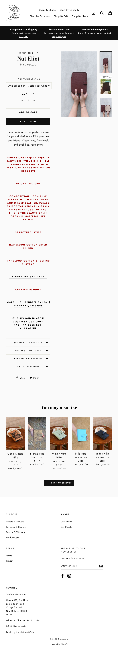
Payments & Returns (28, 358)
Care (11, 302)
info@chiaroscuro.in (16, 626)
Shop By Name (80, 16)
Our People (66, 526)
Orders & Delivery (28, 350)
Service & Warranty (28, 342)
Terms (9, 555)
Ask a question (28, 366)
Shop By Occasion (40, 16)
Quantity (28, 93)
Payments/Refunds (28, 305)
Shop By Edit (61, 16)
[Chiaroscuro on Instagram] (69, 576)
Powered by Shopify (59, 644)
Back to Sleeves (61, 483)
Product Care (12, 537)
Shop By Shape (47, 10)
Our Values (66, 521)
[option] (23, 33)
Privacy (9, 560)
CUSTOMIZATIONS (29, 79)
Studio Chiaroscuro (16, 594)
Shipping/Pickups (33, 302)
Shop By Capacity (69, 10)
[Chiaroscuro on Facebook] (62, 576)
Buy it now (28, 121)
